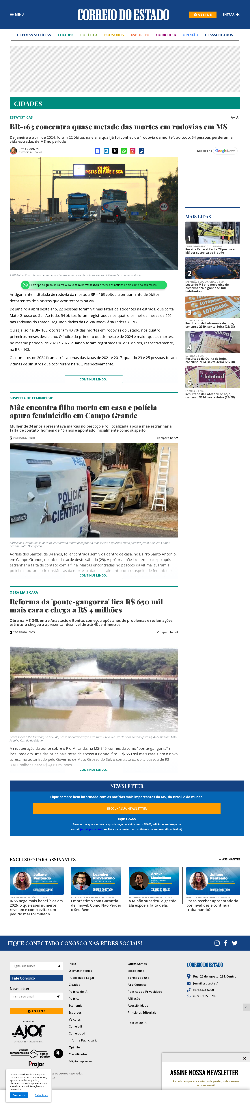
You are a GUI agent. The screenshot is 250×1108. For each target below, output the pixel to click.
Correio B (166, 35)
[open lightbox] (94, 213)
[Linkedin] (106, 150)
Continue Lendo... (94, 575)
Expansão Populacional (204, 282)
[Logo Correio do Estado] (123, 14)
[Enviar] (58, 996)
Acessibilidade (138, 1005)
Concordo (19, 1095)
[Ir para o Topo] (246, 1007)
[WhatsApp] (124, 150)
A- (238, 117)
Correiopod (77, 1033)
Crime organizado (203, 246)
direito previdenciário (28, 898)
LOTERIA (194, 320)
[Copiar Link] (141, 150)
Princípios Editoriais (142, 1012)
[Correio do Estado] (213, 964)
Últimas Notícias (34, 35)
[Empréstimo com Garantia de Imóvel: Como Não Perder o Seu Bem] (96, 881)
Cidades (65, 35)
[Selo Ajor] (36, 1031)
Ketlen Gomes (28, 149)
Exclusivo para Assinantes (92, 898)
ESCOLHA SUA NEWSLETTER (127, 809)
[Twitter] (235, 943)
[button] (167, 438)
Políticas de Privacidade (145, 991)
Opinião (190, 35)
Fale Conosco (137, 984)
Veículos (75, 1019)
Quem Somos (137, 963)
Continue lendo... (94, 379)
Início (72, 963)
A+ (233, 117)
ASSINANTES (231, 859)
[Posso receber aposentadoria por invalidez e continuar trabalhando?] (213, 881)
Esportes (140, 35)
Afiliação (134, 998)
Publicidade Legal (81, 977)
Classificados (219, 35)
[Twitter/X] (115, 150)
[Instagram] (132, 150)
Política (88, 35)
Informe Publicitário (83, 1040)
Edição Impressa (80, 1061)
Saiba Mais (41, 1095)
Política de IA (78, 991)
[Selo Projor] (36, 1058)
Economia (114, 35)
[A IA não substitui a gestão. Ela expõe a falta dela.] (154, 881)
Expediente (136, 970)
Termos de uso (139, 977)
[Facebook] (97, 150)
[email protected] (91, 829)
